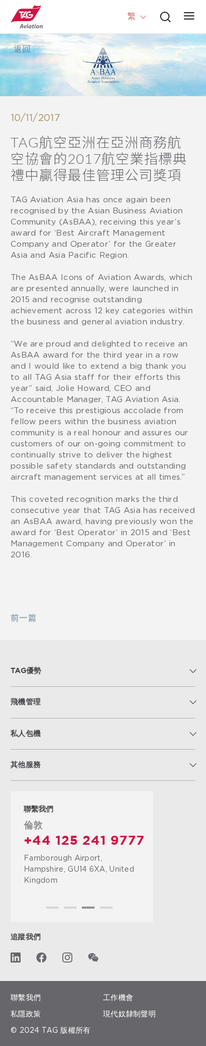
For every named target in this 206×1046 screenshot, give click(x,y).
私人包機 (26, 734)
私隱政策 (26, 1013)
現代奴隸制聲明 (129, 1013)
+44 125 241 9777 (84, 841)
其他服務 (26, 765)
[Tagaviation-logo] (27, 17)
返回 (22, 49)
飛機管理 (26, 702)
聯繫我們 (26, 997)
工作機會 (118, 997)
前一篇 (23, 618)
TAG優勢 (26, 671)
